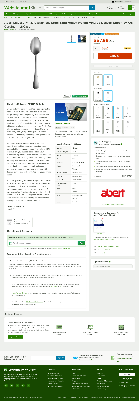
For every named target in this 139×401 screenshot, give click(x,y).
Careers (99, 378)
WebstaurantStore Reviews (81, 386)
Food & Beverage (52, 14)
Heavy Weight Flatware (19, 293)
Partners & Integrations (55, 386)
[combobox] (66, 7)
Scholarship (101, 383)
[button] (71, 38)
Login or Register (15, 337)
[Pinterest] (28, 385)
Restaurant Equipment (14, 14)
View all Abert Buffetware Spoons (113, 204)
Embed (72, 127)
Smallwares (39, 14)
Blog (73, 373)
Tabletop (63, 14)
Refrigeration (28, 14)
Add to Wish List (113, 66)
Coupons (75, 381)
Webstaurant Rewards (54, 376)
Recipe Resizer (52, 383)
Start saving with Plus (86, 360)
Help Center (10, 1)
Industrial (117, 14)
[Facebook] (17, 385)
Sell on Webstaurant (103, 386)
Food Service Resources (80, 383)
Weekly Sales (76, 378)
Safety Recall (76, 389)
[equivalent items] (109, 262)
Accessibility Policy (96, 397)
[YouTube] (11, 385)
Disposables (73, 14)
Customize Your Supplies (55, 381)
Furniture (83, 14)
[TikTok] (23, 385)
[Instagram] (6, 385)
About (58, 127)
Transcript (65, 127)
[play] (71, 112)
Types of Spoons (109, 253)
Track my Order (127, 379)
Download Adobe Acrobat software (103, 239)
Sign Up (61, 358)
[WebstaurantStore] (22, 370)
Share (68, 96)
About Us (100, 373)
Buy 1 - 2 (96, 37)
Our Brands (101, 376)
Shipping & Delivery (128, 386)
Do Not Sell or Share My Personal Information (119, 397)
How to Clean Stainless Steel (114, 247)
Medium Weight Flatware (34, 302)
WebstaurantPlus (53, 373)
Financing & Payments (104, 381)
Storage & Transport (96, 14)
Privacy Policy (67, 248)
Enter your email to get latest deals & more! (15, 358)
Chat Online (125, 383)
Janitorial (108, 14)
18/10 (61, 286)
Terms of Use (56, 248)
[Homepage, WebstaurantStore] (22, 7)
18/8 (55, 286)
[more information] (121, 144)
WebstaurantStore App (55, 378)
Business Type (128, 14)
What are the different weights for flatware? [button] (26, 261)
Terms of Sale (61, 397)
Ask (81, 243)
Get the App (23, 1)
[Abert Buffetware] (112, 193)
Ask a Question (81, 96)
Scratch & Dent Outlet (79, 376)
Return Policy (101, 389)
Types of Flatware (62, 124)
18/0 (52, 286)
